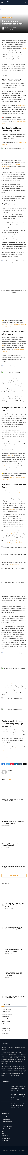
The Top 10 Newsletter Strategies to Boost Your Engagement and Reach (15, 904)
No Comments (6, 29)
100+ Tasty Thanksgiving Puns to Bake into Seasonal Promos (13, 844)
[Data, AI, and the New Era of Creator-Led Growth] (14, 941)
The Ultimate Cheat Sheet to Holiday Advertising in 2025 (12, 799)
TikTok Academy (5, 1028)
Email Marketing (5, 1016)
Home (2, 6)
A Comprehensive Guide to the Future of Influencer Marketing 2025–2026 (14, 973)
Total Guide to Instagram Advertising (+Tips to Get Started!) (12, 822)
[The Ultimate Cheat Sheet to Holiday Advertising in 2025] (14, 790)
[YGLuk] (14, 2)
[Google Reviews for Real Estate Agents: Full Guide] (14, 857)
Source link (4, 758)
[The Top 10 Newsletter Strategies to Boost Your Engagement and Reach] (14, 894)
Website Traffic (5, 1033)
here (2, 345)
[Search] (26, 2)
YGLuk (8, 27)
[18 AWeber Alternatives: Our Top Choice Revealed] (14, 987)
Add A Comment (14, 875)
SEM (2, 1023)
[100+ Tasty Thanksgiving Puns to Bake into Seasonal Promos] (14, 835)
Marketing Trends (9, 6)
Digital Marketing (5, 1011)
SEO (2, 1026)
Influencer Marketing (6, 1018)
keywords (11, 509)
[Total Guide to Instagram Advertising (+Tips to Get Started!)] (14, 812)
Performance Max (14, 564)
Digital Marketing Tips (6, 1014)
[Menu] (2, 2)
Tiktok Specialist (5, 1030)
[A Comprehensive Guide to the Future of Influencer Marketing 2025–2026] (14, 963)
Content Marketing (6, 1009)
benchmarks (4, 466)
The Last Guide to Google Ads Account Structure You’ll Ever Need (14, 324)
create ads (10, 455)
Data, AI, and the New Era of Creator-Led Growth (13, 950)
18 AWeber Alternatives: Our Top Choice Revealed (15, 996)
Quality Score (21, 105)
